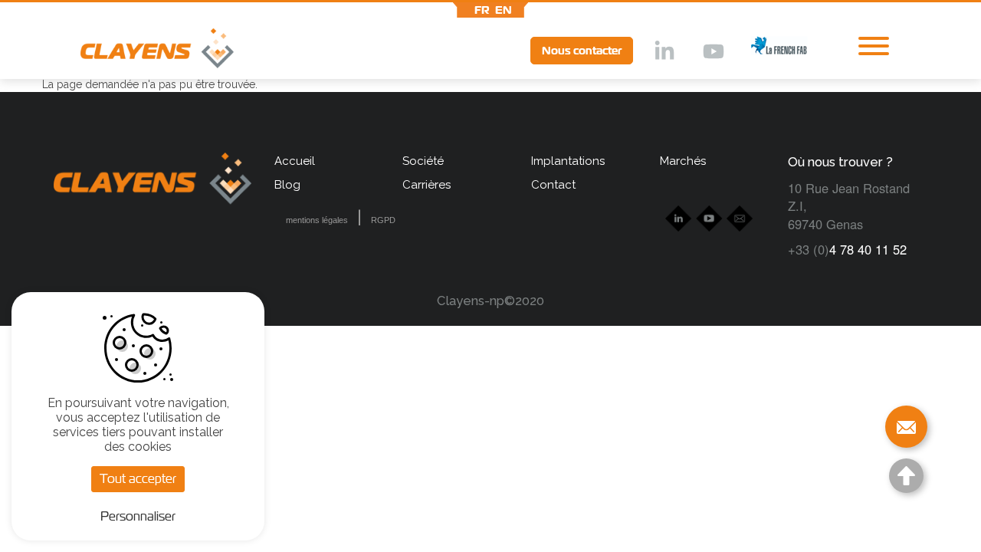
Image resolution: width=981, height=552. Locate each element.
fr (482, 10)
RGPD (383, 220)
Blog (287, 185)
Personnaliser (138, 516)
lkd (663, 52)
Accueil (294, 161)
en (503, 10)
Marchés (683, 161)
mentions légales (317, 220)
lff (767, 50)
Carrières (426, 185)
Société (423, 161)
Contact (553, 185)
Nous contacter (582, 51)
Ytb (712, 52)
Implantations (568, 161)
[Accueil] (138, 51)
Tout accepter (138, 479)
